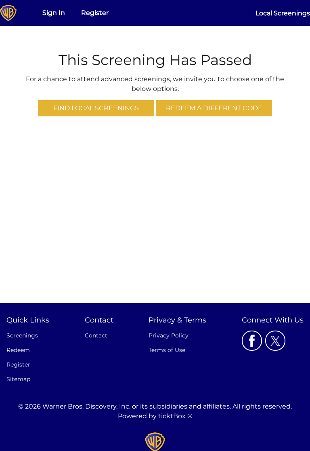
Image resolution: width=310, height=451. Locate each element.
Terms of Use (167, 350)
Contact (96, 335)
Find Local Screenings (96, 108)
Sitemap (18, 379)
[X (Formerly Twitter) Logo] (275, 341)
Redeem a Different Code (214, 108)
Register (95, 13)
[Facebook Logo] (252, 341)
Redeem (18, 350)
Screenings (22, 335)
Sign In (53, 13)
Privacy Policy (169, 335)
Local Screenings (283, 13)
